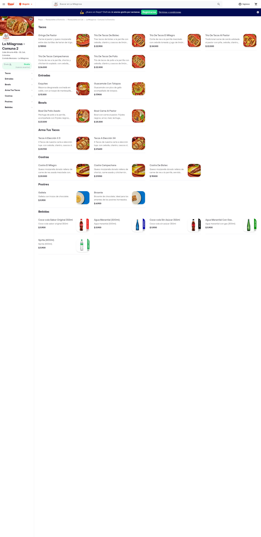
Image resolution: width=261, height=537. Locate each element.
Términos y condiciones (170, 12)
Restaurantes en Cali (75, 20)
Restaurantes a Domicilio (55, 20)
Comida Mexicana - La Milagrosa (15, 58)
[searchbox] (136, 4)
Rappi (40, 20)
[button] (26, 4)
